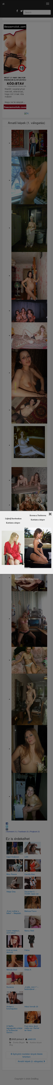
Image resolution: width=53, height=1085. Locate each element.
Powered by (19, 579)
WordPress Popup (31, 579)
